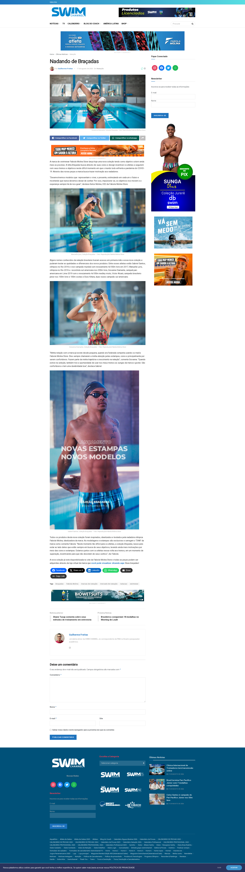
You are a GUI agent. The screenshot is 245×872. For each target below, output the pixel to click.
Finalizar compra (183, 848)
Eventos (172, 848)
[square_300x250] (173, 232)
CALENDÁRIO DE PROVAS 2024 (86, 842)
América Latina (111, 23)
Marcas (167, 853)
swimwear (134, 584)
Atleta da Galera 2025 (82, 839)
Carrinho (132, 845)
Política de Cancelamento (93, 856)
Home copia (158, 851)
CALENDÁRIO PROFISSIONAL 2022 (176, 842)
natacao (123, 584)
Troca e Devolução (104, 859)
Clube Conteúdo (70, 848)
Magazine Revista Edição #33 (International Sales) (109, 853)
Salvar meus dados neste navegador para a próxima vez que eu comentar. (83, 730)
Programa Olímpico (151, 856)
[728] (97, 595)
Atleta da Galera (66, 839)
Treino (92, 859)
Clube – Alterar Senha (146, 845)
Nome (53, 707)
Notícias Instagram (65, 856)
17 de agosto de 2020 (85, 69)
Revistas (183, 856)
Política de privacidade (113, 856)
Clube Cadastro (55, 848)
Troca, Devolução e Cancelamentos (127, 859)
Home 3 (123, 851)
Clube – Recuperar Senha (165, 845)
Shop (123, 23)
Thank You (84, 859)
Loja (74, 853)
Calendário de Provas (147, 839)
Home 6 (148, 851)
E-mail (53, 718)
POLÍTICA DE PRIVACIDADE (122, 868)
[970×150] (123, 41)
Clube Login (111, 848)
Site (101, 718)
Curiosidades (124, 848)
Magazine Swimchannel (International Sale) (146, 853)
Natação (73, 54)
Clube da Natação (84, 848)
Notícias (54, 23)
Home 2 (115, 851)
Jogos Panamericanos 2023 (60, 853)
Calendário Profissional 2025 (116, 845)
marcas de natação (89, 584)
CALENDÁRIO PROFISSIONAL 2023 (62, 845)
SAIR (219, 868)
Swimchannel (72, 859)
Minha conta (177, 853)
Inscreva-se (177, 851)
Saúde (52, 859)
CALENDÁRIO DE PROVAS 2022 (169, 839)
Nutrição (78, 856)
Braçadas (60, 584)
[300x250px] (173, 269)
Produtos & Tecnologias (133, 856)
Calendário (73, 23)
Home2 (168, 851)
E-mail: (154, 93)
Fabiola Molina (72, 584)
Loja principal (84, 853)
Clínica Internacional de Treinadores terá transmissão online (180, 768)
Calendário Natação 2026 (132, 842)
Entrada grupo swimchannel (141, 848)
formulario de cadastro (58, 851)
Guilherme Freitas (65, 69)
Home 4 (132, 851)
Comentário (56, 675)
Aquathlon (53, 839)
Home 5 (140, 851)
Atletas (95, 839)
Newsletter (188, 853)
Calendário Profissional (152, 842)
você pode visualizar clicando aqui (107, 563)
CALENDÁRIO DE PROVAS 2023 (61, 842)
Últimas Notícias (62, 54)
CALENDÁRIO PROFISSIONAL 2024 (90, 845)
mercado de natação (108, 584)
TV (64, 23)
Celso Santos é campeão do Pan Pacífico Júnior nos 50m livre (180, 797)
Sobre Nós (53, 2)
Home (52, 54)
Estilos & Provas (160, 848)
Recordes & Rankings (169, 856)
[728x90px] (97, 150)
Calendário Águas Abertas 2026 (125, 839)
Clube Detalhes (99, 848)
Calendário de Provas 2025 (110, 842)
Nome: (153, 101)
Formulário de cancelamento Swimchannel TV (86, 851)
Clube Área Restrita (184, 845)
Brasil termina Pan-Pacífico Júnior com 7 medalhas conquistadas (179, 783)
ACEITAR (234, 868)
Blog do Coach (91, 23)
